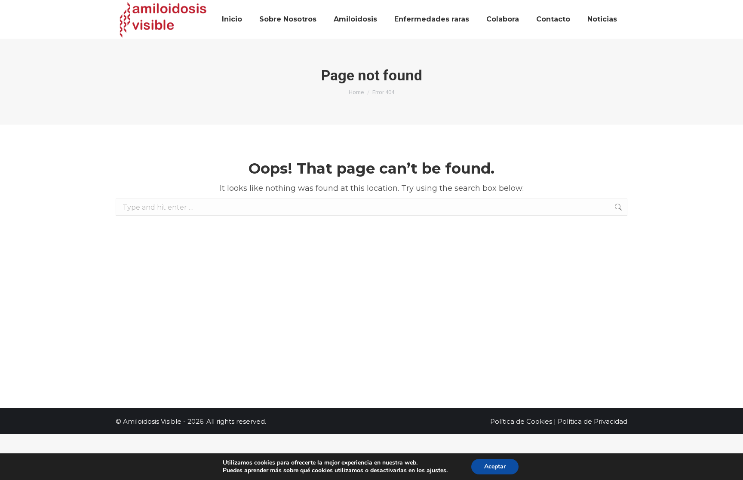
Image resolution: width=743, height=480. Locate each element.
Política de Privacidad (592, 421)
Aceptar (495, 466)
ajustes (436, 470)
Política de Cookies (521, 421)
